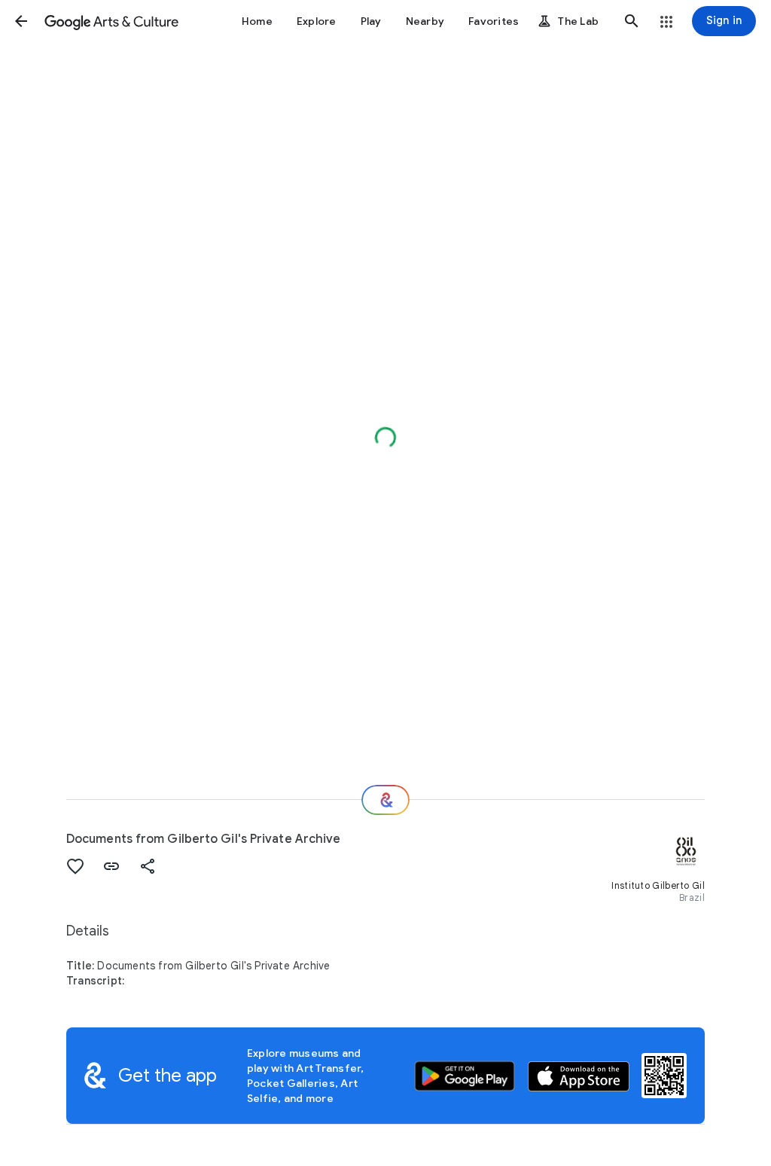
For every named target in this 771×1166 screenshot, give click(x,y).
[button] (21, 21)
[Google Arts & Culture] (111, 21)
